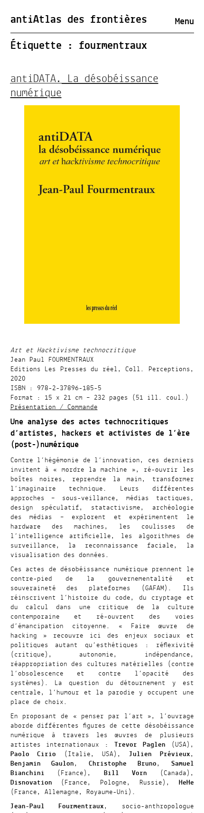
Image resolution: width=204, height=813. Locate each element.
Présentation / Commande (54, 407)
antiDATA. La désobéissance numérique (84, 86)
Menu (184, 22)
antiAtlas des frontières (78, 20)
